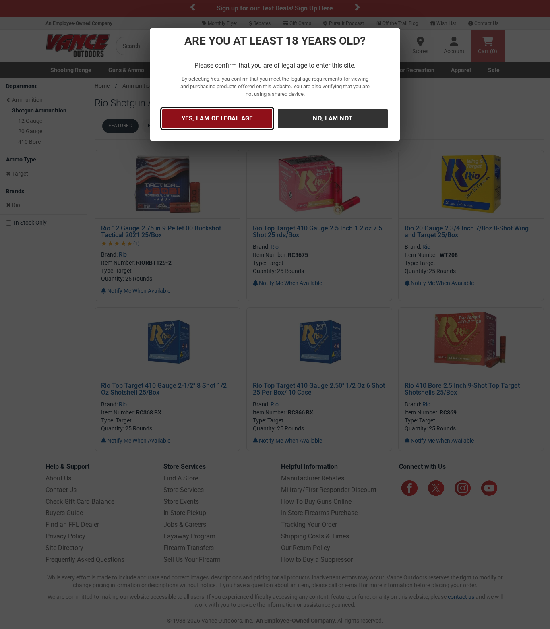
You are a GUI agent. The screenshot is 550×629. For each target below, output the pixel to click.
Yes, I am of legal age (217, 118)
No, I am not (332, 118)
